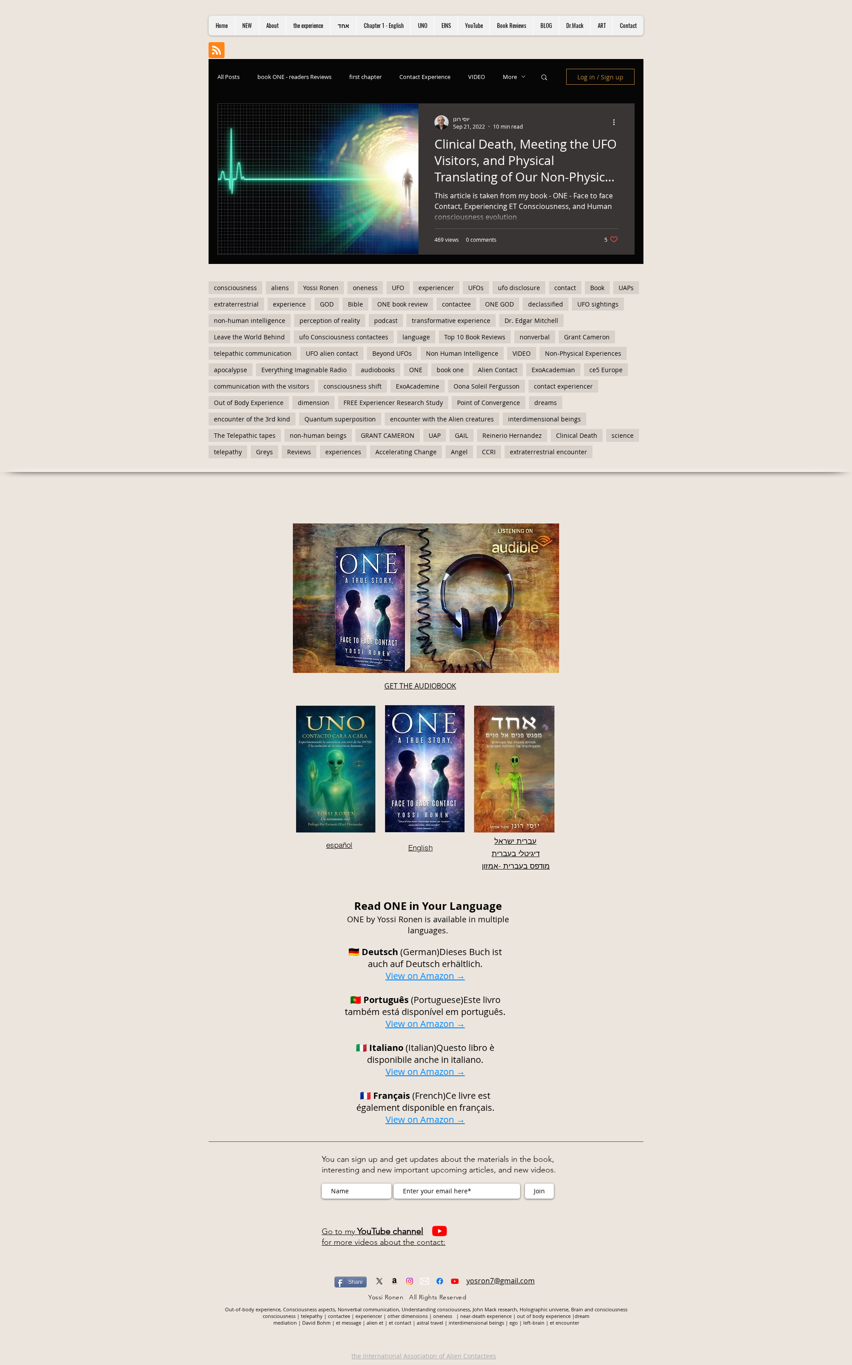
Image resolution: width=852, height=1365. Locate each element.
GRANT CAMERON (387, 435)
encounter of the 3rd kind (252, 419)
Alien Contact (497, 370)
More (510, 77)
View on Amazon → (425, 1024)
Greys (264, 452)
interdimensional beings (544, 419)
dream (582, 1316)
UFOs (476, 287)
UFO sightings (598, 304)
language (416, 337)
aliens (280, 287)
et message (348, 1322)
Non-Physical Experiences (583, 353)
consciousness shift (352, 386)
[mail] (424, 1281)
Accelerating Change (406, 452)
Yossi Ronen (321, 287)
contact (565, 287)
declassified (545, 304)
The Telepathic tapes (245, 435)
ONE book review (402, 304)
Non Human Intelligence (462, 353)
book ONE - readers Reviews (294, 77)
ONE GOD (499, 304)
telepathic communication (253, 353)
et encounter (564, 1322)
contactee (456, 304)
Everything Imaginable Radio (304, 370)
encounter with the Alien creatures (442, 419)
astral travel (430, 1322)
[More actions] (616, 122)
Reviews (299, 452)
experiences (343, 452)
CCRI (489, 452)
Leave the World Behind (249, 337)
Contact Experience (424, 77)
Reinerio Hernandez (512, 435)
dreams (545, 402)
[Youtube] (439, 1230)
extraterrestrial (236, 304)
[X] (379, 1281)
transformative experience (451, 320)
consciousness (235, 287)
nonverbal (535, 337)
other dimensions (407, 1316)
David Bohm (316, 1322)
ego (514, 1322)
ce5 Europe (606, 370)
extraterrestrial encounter (548, 452)
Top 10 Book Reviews (474, 337)
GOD (327, 304)
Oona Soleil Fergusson (487, 386)
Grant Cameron (587, 337)
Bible (355, 304)
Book (597, 287)
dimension (313, 402)
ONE (415, 370)
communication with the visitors (261, 386)
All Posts (228, 77)
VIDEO (476, 77)
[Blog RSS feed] (217, 50)
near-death (472, 1316)
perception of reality (330, 320)
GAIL (461, 435)
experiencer (436, 287)
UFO (398, 287)
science (622, 435)
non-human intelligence (249, 320)
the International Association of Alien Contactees (423, 1356)
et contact (400, 1322)
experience (289, 304)
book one (450, 370)
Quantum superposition (340, 419)
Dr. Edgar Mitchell (531, 320)
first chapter (365, 77)
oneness (365, 287)
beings (497, 1322)
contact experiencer (563, 386)
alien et (375, 1322)
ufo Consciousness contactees (343, 337)
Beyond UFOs (392, 353)
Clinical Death (576, 435)
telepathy (228, 452)
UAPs (626, 287)
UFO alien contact (332, 353)
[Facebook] (439, 1281)
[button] (544, 78)
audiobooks (378, 370)
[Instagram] (409, 1281)
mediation (285, 1322)
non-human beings (318, 435)
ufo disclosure (519, 287)
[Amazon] (394, 1281)
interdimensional (469, 1322)
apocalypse (230, 370)
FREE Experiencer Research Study (393, 402)
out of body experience (544, 1316)
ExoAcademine (417, 386)
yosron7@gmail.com (500, 1281)
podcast (386, 320)
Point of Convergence (488, 402)
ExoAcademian (553, 370)
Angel (459, 452)
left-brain (533, 1322)
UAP (435, 435)
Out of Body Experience (249, 402)
